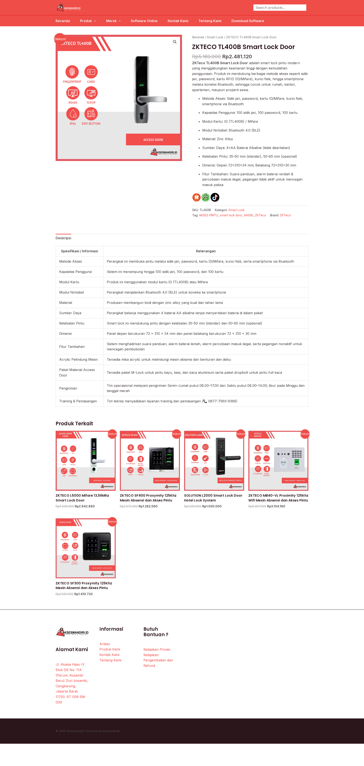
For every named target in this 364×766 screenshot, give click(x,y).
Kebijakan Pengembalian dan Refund (158, 660)
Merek (111, 21)
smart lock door (231, 215)
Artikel (104, 644)
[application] (94, 20)
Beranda (63, 21)
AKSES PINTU (208, 215)
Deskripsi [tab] (63, 238)
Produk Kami (109, 649)
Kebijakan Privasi (156, 649)
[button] (175, 42)
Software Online (144, 21)
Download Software (248, 21)
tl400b (248, 215)
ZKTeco (260, 215)
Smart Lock (215, 37)
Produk (86, 21)
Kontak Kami (178, 21)
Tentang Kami (209, 21)
